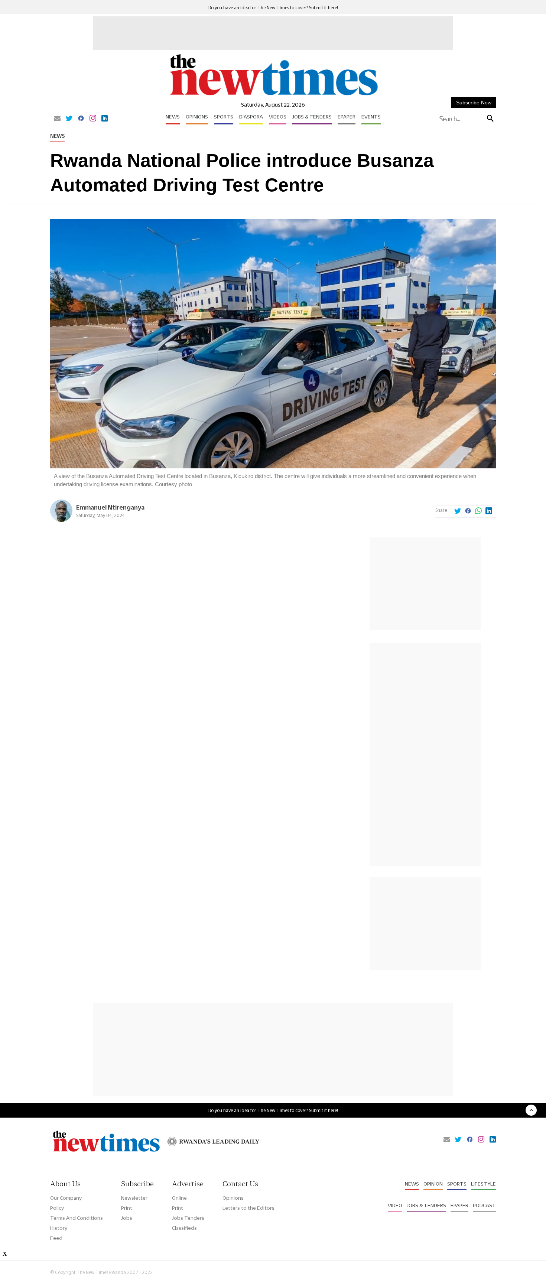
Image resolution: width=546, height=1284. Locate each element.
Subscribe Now (473, 102)
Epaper (346, 117)
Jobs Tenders (188, 1218)
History (58, 1228)
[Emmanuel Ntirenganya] (61, 520)
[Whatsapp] (478, 511)
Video (395, 1205)
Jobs (126, 1218)
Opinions (197, 117)
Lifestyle (483, 1184)
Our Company (66, 1198)
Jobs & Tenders (312, 117)
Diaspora (251, 117)
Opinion (433, 1184)
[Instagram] (93, 119)
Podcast (484, 1205)
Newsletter (134, 1198)
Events (371, 117)
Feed (56, 1238)
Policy (57, 1208)
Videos (277, 117)
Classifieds (184, 1228)
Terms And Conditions (76, 1218)
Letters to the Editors (248, 1208)
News (173, 117)
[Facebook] (81, 119)
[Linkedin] (104, 119)
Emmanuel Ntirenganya (110, 507)
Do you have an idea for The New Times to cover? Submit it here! (273, 7)
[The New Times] (273, 95)
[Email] (57, 119)
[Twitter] (69, 119)
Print (126, 1208)
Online (179, 1198)
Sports (223, 117)
